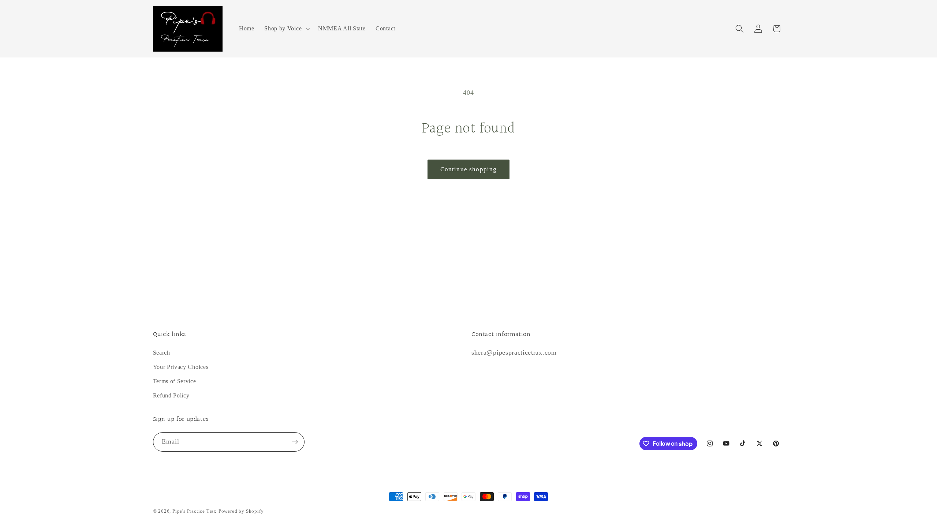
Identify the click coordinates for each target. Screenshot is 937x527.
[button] (286, 29)
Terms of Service (174, 381)
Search (161, 353)
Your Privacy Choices (181, 367)
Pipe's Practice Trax (194, 511)
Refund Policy (171, 395)
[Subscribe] (294, 442)
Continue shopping (468, 169)
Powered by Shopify (241, 511)
